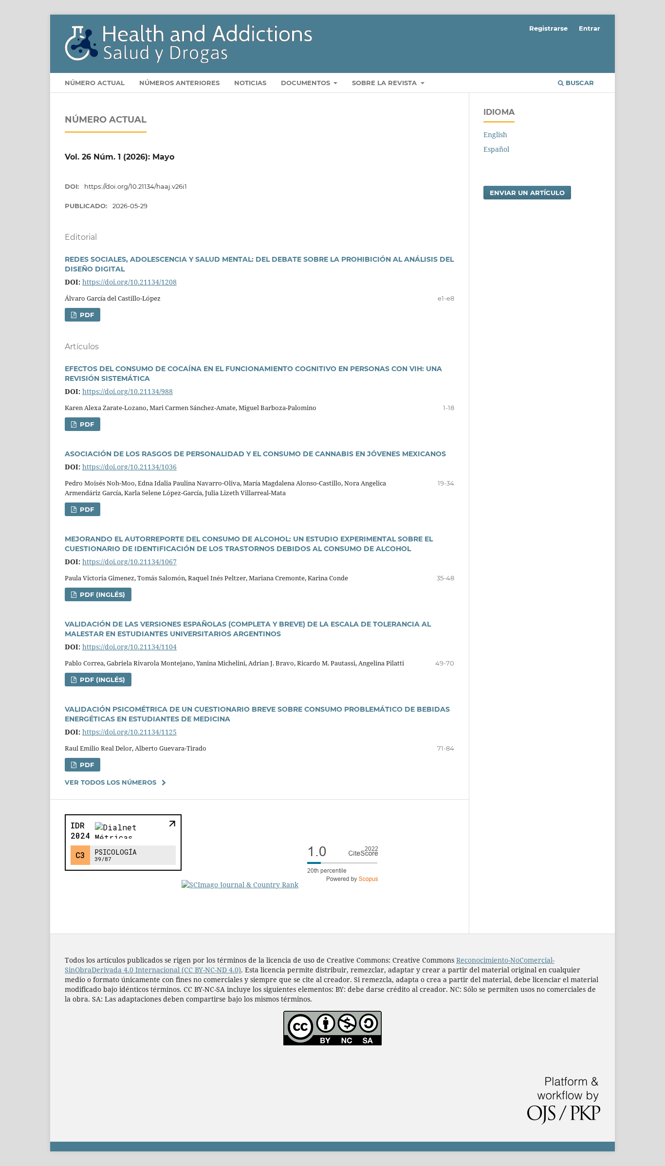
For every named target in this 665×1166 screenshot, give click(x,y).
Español (496, 149)
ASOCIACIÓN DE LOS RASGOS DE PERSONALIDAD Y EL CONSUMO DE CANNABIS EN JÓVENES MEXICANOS (255, 453)
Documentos (306, 83)
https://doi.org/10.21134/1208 (129, 282)
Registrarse (548, 28)
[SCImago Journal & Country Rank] (284, 884)
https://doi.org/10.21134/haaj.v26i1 (135, 186)
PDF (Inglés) (101, 594)
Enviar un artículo (527, 193)
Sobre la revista (385, 83)
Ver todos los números (110, 782)
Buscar (579, 83)
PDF (86, 315)
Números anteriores (179, 83)
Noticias (250, 83)
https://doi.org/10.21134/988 (127, 391)
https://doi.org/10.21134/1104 (129, 646)
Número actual (95, 83)
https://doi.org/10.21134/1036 (129, 466)
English (495, 134)
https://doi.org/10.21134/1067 (129, 561)
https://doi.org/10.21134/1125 (129, 731)
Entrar (589, 28)
